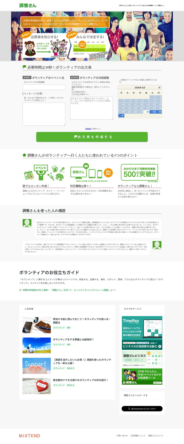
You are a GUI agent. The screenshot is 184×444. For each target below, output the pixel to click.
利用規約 (88, 129)
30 (160, 111)
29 (154, 111)
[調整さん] (35, 5)
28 (148, 111)
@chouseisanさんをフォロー (144, 408)
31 (123, 115)
